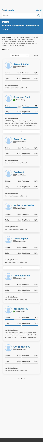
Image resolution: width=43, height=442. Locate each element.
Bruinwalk (8, 10)
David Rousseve (21, 276)
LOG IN (38, 10)
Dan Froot (18, 172)
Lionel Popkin (20, 239)
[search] (19, 15)
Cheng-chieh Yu (21, 347)
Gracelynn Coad (21, 97)
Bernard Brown (21, 64)
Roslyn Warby (20, 309)
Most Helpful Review (11, 85)
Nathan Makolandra (23, 205)
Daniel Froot (19, 139)
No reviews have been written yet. (16, 88)
